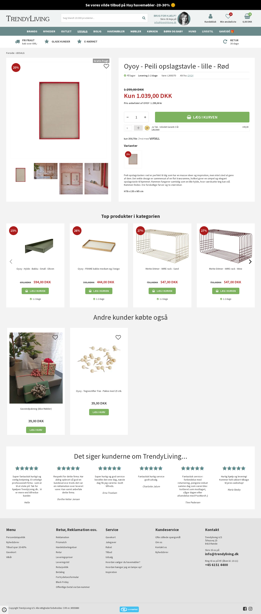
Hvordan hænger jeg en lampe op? (124, 567)
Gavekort (11, 552)
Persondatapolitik (15, 537)
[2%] (133, 158)
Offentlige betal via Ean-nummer (73, 587)
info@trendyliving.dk (165, 22)
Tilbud (109, 552)
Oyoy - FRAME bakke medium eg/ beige (99, 268)
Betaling (60, 572)
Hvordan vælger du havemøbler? (123, 562)
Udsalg (109, 557)
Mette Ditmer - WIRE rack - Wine (225, 268)
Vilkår (9, 557)
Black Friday (62, 582)
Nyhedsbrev (12, 542)
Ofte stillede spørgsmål (167, 537)
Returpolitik (62, 567)
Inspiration (111, 572)
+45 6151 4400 (216, 564)
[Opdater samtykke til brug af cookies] (4, 610)
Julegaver (111, 542)
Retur (59, 552)
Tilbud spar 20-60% (16, 547)
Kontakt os (161, 547)
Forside (10, 53)
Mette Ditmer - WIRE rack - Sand (162, 268)
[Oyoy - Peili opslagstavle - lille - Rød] (20, 179)
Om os (158, 542)
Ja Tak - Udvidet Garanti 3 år (165, 127)
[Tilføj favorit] (106, 67)
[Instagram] (249, 609)
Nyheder (49, 31)
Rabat (109, 547)
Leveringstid (62, 562)
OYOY (190, 75)
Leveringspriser (64, 557)
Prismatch (61, 542)
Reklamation (62, 537)
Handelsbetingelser (66, 547)
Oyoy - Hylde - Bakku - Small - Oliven (35, 268)
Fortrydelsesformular (67, 577)
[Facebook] (244, 609)
